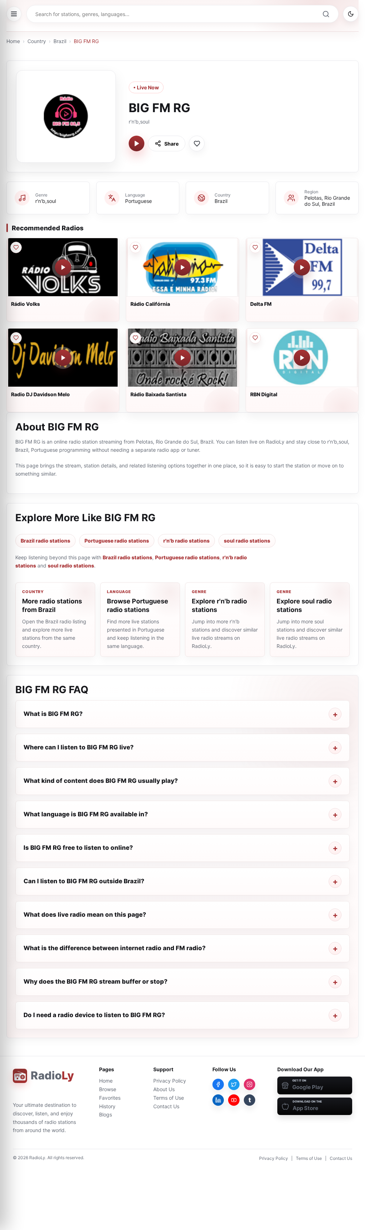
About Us (164, 1089)
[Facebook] (218, 1084)
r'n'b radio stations (186, 541)
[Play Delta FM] (302, 267)
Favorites (109, 1098)
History (107, 1106)
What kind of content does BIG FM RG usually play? (101, 780)
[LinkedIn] (218, 1100)
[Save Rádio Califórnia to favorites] (135, 247)
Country (36, 41)
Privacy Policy (169, 1081)
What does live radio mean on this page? (85, 914)
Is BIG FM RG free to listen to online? (78, 847)
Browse (107, 1089)
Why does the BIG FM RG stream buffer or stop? (96, 981)
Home (13, 41)
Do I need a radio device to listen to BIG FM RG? (94, 1015)
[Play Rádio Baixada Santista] (182, 358)
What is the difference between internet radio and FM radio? (115, 948)
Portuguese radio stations (116, 541)
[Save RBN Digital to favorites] (255, 338)
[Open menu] (13, 13)
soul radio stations (247, 541)
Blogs (105, 1114)
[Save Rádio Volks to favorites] (16, 247)
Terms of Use (168, 1098)
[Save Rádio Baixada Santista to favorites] (135, 338)
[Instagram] (249, 1084)
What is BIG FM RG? (53, 713)
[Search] (326, 14)
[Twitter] (234, 1084)
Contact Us (166, 1106)
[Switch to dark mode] (351, 14)
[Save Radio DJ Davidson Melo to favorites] (16, 338)
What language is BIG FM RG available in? (86, 814)
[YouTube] (234, 1100)
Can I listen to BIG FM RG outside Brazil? (84, 881)
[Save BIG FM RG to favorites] (197, 143)
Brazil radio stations (45, 541)
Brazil (59, 41)
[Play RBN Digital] (302, 358)
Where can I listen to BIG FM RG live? (79, 747)
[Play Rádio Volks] (63, 267)
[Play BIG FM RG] (136, 143)
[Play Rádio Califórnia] (182, 267)
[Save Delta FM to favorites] (255, 247)
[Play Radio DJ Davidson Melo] (63, 358)
